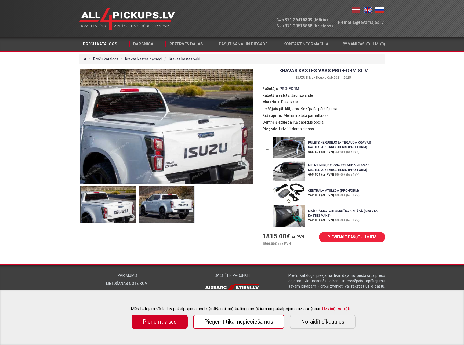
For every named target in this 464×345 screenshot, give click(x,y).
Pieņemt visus (159, 321)
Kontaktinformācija (306, 44)
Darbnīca (143, 44)
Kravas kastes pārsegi (143, 59)
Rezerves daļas (186, 44)
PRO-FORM (289, 88)
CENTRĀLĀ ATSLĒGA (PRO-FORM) (333, 191)
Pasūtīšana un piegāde (243, 44)
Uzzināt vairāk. (336, 308)
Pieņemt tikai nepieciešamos (238, 321)
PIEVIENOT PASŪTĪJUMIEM (352, 237)
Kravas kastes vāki (184, 59)
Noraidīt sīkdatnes (322, 321)
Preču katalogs (100, 44)
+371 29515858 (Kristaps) (307, 25)
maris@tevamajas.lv (363, 22)
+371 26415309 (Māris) (304, 19)
